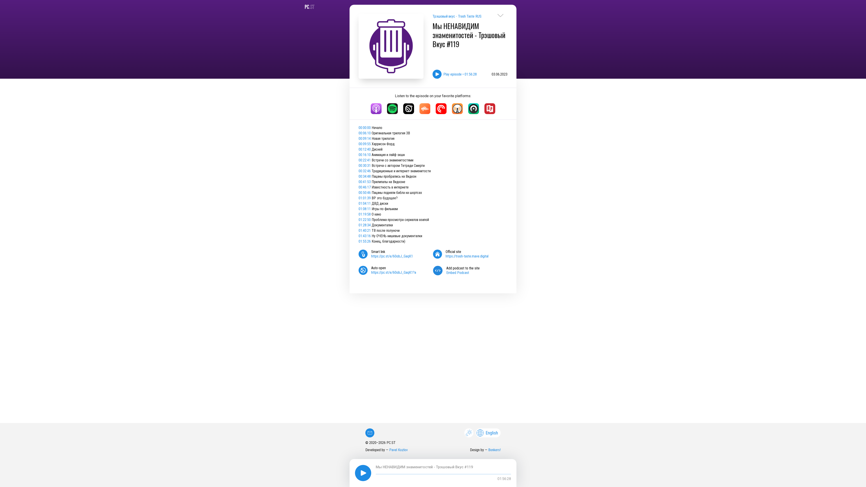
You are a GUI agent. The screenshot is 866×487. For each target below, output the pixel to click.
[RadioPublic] (489, 108)
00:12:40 (365, 149)
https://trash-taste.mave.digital (467, 256)
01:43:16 (365, 236)
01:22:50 (365, 220)
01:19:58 (365, 214)
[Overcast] (457, 108)
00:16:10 (365, 155)
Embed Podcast (457, 273)
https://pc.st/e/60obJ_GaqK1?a (393, 272)
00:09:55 (365, 144)
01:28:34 (365, 225)
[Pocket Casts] (441, 108)
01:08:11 (365, 209)
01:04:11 (365, 203)
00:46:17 (365, 187)
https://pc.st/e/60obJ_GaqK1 (392, 256)
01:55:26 (365, 241)
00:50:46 (365, 193)
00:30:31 (365, 165)
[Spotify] (392, 108)
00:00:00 (365, 128)
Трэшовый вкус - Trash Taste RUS (457, 16)
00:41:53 (365, 182)
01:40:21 (365, 230)
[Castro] (473, 108)
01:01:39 (365, 198)
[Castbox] (424, 108)
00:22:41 (365, 160)
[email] (369, 432)
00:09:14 (365, 138)
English (492, 433)
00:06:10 (365, 133)
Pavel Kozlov (398, 450)
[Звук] (408, 108)
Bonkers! (494, 450)
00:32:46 (365, 171)
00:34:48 (365, 176)
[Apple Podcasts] (376, 108)
